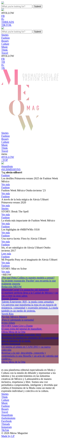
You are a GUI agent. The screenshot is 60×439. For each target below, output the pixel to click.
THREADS (7, 22)
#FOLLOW (7, 157)
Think (4, 148)
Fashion (5, 136)
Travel (4, 151)
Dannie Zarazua (9, 298)
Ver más (5, 184)
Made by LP (7, 436)
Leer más (6, 253)
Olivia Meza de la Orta (13, 331)
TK (3, 68)
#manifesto (7, 166)
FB (3, 16)
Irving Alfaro (8, 322)
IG (2, 19)
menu (4, 154)
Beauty (5, 139)
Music (4, 145)
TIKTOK (6, 25)
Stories (4, 133)
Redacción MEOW (11, 286)
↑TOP (4, 160)
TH (3, 61)
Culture (5, 142)
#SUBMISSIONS (10, 169)
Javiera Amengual (10, 343)
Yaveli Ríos (7, 313)
